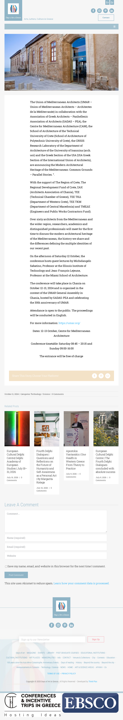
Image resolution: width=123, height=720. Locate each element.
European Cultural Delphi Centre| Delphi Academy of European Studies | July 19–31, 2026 (17, 461)
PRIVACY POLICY (69, 673)
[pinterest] (105, 10)
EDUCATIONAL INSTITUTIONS (93, 653)
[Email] (107, 376)
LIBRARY (50, 653)
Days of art (20, 653)
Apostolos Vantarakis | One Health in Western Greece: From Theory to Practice (76, 459)
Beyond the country (92, 662)
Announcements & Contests (27, 667)
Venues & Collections (81, 657)
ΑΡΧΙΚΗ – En (101, 667)
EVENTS (41, 653)
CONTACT (67, 657)
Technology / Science (40, 394)
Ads (59, 657)
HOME (70, 667)
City (93, 657)
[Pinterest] (101, 376)
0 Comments (58, 394)
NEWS (63, 667)
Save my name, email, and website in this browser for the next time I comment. (56, 566)
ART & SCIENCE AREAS (84, 667)
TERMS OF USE (53, 673)
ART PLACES (34, 657)
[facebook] (93, 10)
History (79, 662)
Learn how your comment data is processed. (81, 583)
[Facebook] (94, 376)
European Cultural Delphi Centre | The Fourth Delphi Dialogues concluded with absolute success (105, 461)
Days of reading (67, 662)
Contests (101, 657)
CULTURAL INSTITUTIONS (16, 657)
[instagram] (99, 10)
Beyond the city (108, 662)
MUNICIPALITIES (48, 657)
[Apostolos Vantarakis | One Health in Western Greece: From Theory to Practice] (76, 413)
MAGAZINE (31, 653)
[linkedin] (111, 10)
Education (111, 657)
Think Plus (92, 681)
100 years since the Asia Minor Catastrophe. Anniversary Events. (33, 662)
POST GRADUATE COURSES (67, 653)
